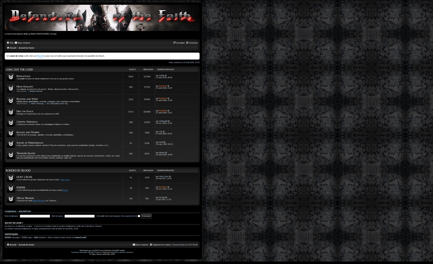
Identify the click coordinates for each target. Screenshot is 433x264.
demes (162, 153)
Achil (161, 142)
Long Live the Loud (19, 69)
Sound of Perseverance (30, 142)
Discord (40, 56)
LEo (160, 132)
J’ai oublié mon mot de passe (108, 216)
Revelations (23, 76)
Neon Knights (25, 86)
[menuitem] (10, 43)
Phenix (65, 190)
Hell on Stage (25, 111)
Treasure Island (26, 153)
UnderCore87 (80, 237)
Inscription (25, 211)
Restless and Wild (27, 98)
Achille (161, 75)
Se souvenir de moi (130, 216)
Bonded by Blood (18, 170)
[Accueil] (102, 18)
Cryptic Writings (27, 121)
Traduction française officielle (82, 252)
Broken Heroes (36, 91)
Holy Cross (65, 180)
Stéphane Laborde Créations (121, 252)
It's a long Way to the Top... (58, 103)
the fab (162, 197)
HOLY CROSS (24, 177)
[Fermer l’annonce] (197, 54)
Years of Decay (37, 103)
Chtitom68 (163, 121)
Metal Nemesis (25, 198)
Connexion (10, 211)
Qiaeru (98, 252)
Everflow (163, 86)
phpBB (94, 250)
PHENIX (21, 187)
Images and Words (28, 132)
